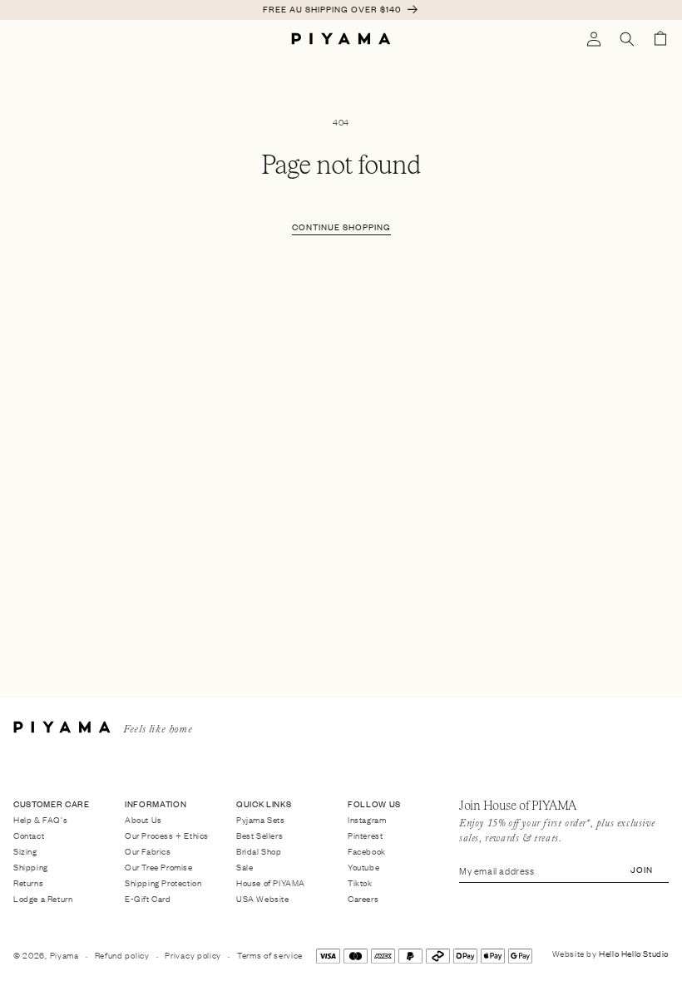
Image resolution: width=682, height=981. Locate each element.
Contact (28, 835)
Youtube (363, 867)
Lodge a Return (42, 898)
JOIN (641, 869)
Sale (244, 867)
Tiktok (360, 882)
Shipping (30, 867)
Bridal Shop (259, 851)
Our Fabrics (148, 851)
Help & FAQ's (40, 820)
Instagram (367, 820)
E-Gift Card (148, 898)
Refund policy (122, 955)
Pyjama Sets (260, 820)
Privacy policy (193, 955)
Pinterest (365, 835)
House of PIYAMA (270, 882)
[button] (627, 39)
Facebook (367, 851)
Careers (363, 898)
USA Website (262, 898)
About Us (143, 820)
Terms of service (270, 955)
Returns (28, 882)
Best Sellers (259, 835)
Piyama (64, 955)
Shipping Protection (163, 882)
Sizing (25, 851)
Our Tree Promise (159, 867)
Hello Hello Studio (634, 953)
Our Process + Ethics (167, 835)
